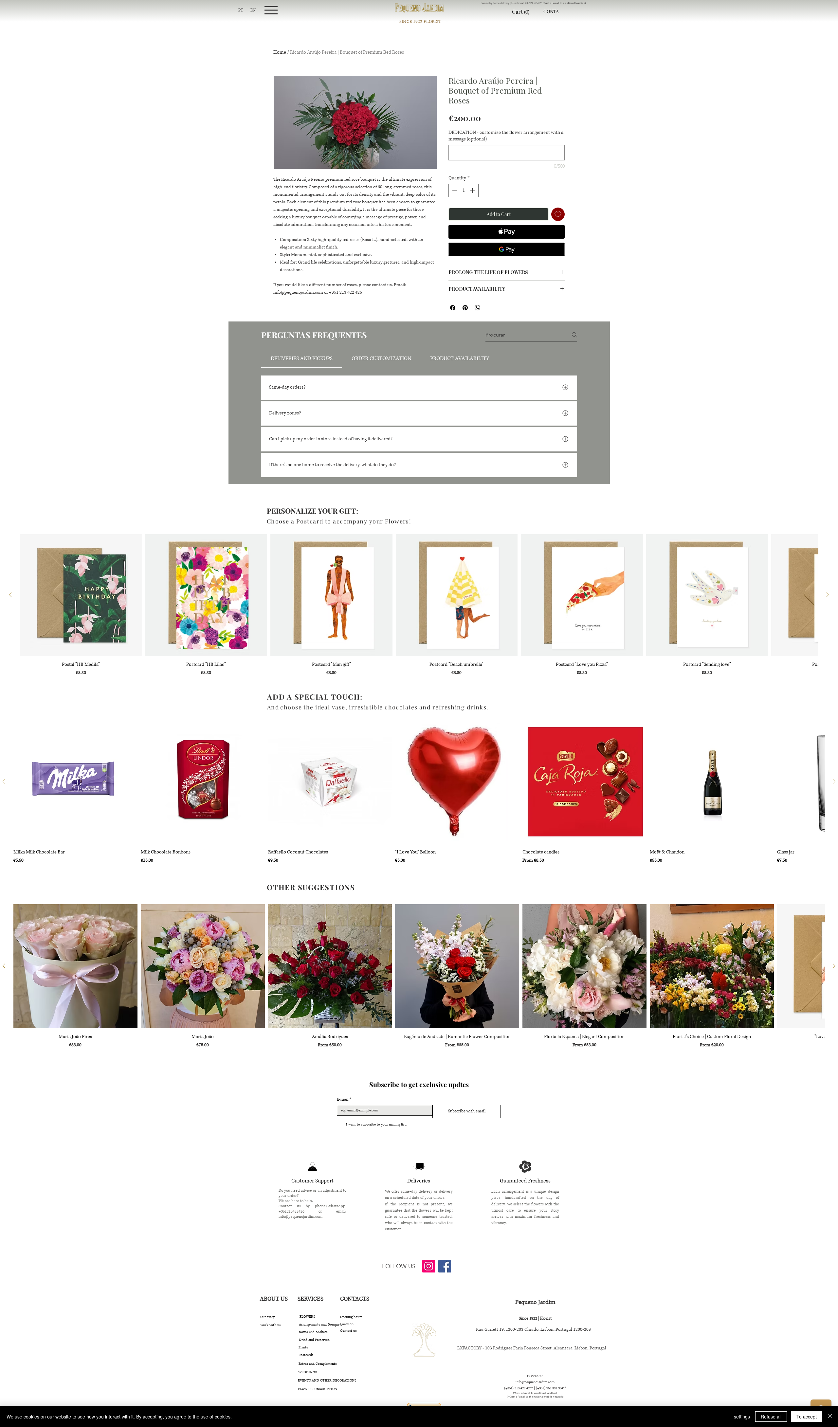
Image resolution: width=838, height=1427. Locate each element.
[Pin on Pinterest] (465, 308)
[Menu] (271, 10)
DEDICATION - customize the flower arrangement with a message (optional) (505, 135)
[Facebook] (444, 1266)
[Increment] (473, 190)
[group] (419, 605)
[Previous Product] (10, 595)
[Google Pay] (506, 249)
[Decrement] (454, 190)
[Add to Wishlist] (558, 214)
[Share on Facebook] (453, 308)
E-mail (344, 1099)
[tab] (301, 359)
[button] (525, 12)
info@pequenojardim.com (300, 1216)
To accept (806, 1416)
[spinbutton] (463, 190)
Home (279, 52)
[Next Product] (827, 595)
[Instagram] (428, 1266)
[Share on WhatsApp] (478, 308)
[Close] (830, 1416)
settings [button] (742, 1416)
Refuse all (771, 1416)
